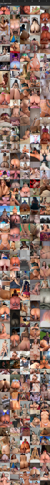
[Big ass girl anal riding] (15, 62)
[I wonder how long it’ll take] (15, 25)
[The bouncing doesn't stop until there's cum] (15, 162)
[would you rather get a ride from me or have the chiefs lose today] (5, 418)
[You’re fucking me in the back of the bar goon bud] (25, 275)
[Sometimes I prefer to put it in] (15, 431)
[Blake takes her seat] (5, 349)
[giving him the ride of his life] (5, 311)
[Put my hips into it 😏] (35, 97)
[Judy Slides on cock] (45, 236)
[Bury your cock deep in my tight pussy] (35, 311)
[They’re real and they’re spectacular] (25, 108)
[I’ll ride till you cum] (25, 89)
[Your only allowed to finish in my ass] (5, 25)
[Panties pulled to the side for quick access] (45, 405)
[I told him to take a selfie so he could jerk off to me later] (25, 135)
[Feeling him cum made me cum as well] (45, 108)
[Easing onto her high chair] (15, 219)
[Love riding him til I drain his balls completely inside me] (5, 290)
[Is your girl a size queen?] (15, 318)
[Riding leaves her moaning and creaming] (15, 183)
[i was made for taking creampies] (15, 298)
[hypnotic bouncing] (45, 48)
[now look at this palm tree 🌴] (25, 206)
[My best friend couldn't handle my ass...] (15, 174)
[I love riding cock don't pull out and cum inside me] (25, 174)
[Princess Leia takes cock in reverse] (5, 383)
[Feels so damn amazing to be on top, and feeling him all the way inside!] (35, 245)
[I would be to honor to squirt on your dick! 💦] (45, 467)
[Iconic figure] (35, 330)
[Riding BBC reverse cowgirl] (15, 121)
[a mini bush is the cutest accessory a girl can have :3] (45, 89)
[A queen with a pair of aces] (5, 431)
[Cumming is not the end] (35, 378)
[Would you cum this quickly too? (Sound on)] (25, 339)
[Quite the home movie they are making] (25, 245)
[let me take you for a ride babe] (35, 130)
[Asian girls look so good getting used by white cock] (25, 371)
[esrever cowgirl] (5, 97)
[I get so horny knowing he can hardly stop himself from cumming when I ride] (45, 454)
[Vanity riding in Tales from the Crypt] (5, 364)
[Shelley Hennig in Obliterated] (15, 364)
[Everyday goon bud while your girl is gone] (5, 66)
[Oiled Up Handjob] (15, 458)
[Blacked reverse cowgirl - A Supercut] (25, 148)
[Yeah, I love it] (25, 48)
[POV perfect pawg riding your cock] (15, 148)
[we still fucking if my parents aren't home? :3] (5, 445)
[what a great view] (35, 206)
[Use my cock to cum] (15, 280)
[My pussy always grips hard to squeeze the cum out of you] (15, 440)
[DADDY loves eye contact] (5, 188)
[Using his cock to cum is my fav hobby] (15, 414)
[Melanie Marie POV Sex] (25, 219)
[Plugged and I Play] (5, 162)
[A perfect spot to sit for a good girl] (5, 241)
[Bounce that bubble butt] (15, 471)
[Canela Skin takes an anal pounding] (45, 121)
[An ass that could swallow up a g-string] (45, 250)
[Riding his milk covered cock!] (45, 371)
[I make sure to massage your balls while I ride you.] (5, 330)
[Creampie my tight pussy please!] (25, 423)
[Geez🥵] (15, 355)
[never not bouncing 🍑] (15, 383)
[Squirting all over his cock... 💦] (35, 75)
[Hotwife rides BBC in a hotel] (5, 371)
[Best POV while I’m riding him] (35, 269)
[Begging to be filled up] (15, 210)
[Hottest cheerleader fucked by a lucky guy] (25, 57)
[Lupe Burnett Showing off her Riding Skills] (25, 121)
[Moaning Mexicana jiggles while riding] (35, 290)
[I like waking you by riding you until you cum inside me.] (15, 197)
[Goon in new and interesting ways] (45, 269)
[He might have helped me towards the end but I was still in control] (25, 232)
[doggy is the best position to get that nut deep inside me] (35, 471)
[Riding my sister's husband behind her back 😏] (15, 75)
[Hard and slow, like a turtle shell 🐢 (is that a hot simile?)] (5, 260)
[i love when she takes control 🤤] (15, 449)
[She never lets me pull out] (15, 245)
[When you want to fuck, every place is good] (35, 396)
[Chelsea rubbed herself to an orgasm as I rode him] (45, 201)
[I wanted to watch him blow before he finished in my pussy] (45, 75)
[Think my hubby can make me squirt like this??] (35, 83)
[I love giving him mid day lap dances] (25, 383)
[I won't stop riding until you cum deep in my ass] (5, 458)
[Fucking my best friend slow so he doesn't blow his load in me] (45, 284)
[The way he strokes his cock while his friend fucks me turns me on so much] (25, 311)
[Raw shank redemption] (25, 10)
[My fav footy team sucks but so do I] (45, 392)
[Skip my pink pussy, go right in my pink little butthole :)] (45, 476)
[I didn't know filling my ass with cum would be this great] (15, 401)
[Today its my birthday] (25, 71)
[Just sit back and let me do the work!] (5, 214)
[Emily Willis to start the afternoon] (15, 10)
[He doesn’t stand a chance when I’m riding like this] (45, 153)
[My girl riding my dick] (45, 298)
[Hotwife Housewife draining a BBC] (45, 188)
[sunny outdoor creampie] (45, 339)
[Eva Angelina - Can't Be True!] (35, 192)
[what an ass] (25, 33)
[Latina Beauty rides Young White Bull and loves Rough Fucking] (35, 387)
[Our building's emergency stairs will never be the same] (25, 260)
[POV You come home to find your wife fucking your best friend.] (5, 401)
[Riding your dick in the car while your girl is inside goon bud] (15, 135)
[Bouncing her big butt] (45, 431)
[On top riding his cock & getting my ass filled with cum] (45, 174)
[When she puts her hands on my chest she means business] (35, 418)
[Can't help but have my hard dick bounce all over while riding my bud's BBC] (5, 148)
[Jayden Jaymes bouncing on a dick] (35, 254)
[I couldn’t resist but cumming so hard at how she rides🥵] (25, 324)
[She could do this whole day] (25, 19)
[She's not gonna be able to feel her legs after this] (5, 130)
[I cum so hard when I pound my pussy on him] (35, 405)
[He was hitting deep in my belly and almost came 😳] (15, 339)
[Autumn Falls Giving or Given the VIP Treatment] (15, 423)
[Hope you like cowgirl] (35, 117)
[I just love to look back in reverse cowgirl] (45, 14)
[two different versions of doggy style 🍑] (15, 232)
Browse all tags (3, 4)
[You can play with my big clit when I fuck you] (45, 166)
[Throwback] (25, 157)
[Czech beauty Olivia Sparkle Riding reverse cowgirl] (35, 62)
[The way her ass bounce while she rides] (5, 275)
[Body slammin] (45, 440)
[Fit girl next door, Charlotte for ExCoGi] (35, 371)
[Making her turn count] (35, 10)
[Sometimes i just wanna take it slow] (35, 364)
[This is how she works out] (5, 467)
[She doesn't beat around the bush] (45, 227)
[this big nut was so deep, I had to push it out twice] (15, 260)
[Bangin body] (15, 103)
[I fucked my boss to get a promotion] (45, 378)
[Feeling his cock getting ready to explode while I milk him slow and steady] (45, 360)
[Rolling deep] (35, 44)
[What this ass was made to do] (25, 396)
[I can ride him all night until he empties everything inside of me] (35, 454)
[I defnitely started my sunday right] (25, 188)
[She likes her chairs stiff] (25, 166)
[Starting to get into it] (15, 112)
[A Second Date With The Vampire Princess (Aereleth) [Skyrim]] (45, 219)
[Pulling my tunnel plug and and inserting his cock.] (5, 10)
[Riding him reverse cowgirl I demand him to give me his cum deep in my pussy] (25, 431)
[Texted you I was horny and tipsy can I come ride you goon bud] (5, 79)
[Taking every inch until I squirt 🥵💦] (5, 201)
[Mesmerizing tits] (5, 227)
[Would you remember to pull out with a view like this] (35, 25)
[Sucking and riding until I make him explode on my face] (35, 153)
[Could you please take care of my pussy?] (35, 436)
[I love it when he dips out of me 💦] (35, 170)
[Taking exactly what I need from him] (45, 210)
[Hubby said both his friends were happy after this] (35, 219)
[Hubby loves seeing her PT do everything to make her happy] (45, 66)
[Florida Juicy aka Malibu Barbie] (45, 135)
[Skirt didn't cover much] (35, 183)
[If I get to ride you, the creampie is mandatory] (25, 445)
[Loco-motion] (35, 349)
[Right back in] (5, 39)
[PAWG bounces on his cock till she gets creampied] (45, 33)
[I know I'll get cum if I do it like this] (45, 418)
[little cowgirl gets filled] (15, 89)
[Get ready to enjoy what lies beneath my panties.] (5, 117)
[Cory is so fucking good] (45, 57)
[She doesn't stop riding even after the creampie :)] (15, 44)
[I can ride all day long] (5, 174)
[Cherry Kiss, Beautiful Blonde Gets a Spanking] (35, 139)
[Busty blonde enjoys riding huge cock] (5, 139)
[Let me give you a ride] (25, 410)
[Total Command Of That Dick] (25, 290)
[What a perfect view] (5, 53)
